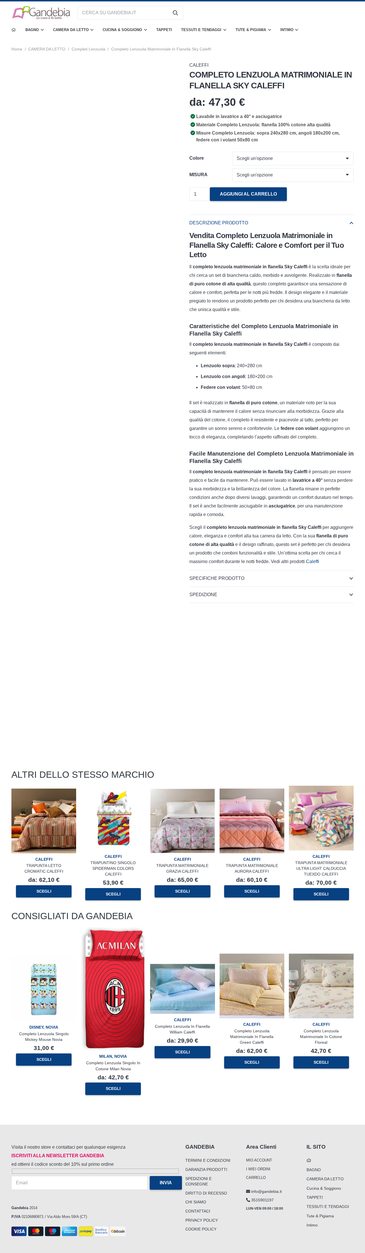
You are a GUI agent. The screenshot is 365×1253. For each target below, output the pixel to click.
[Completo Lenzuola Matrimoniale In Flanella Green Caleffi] (252, 957)
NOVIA (52, 1027)
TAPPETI (315, 1197)
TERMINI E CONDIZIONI (207, 1160)
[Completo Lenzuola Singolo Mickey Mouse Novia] (43, 960)
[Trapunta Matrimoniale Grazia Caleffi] (182, 792)
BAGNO (314, 1169)
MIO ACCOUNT (259, 1160)
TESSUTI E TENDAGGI (328, 1206)
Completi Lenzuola (88, 49)
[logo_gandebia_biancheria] (41, 13)
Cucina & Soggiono (324, 1188)
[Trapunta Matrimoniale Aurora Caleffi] (252, 792)
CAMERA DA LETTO (46, 49)
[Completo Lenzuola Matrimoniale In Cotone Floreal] (321, 957)
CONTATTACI (197, 1211)
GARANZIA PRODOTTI (206, 1169)
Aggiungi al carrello (248, 194)
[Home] (14, 30)
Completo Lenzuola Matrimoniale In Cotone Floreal (321, 1037)
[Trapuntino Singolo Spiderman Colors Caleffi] (113, 789)
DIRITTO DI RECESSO (206, 1193)
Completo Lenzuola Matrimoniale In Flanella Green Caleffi (251, 1037)
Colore (196, 158)
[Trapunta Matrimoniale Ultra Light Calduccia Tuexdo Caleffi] (321, 789)
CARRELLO (256, 1177)
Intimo (312, 1225)
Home (16, 49)
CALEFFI (198, 65)
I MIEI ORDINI (258, 1169)
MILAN (105, 1056)
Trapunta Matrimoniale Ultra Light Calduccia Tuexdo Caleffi (321, 868)
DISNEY (36, 1027)
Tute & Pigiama (320, 1216)
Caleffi (313, 561)
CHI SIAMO (195, 1202)
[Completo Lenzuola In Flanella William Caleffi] (182, 968)
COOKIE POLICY (200, 1229)
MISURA (198, 174)
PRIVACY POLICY (201, 1220)
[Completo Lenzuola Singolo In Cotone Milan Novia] (113, 931)
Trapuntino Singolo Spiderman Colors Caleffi (113, 868)
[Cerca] (175, 13)
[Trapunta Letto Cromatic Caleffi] (43, 792)
